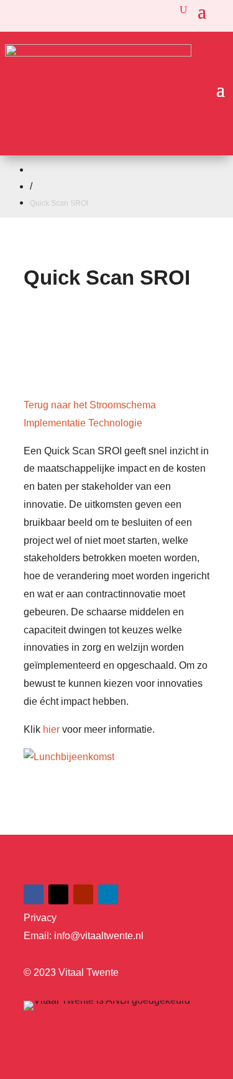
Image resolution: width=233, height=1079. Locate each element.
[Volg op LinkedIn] (108, 894)
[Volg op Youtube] (83, 894)
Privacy (40, 917)
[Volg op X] (58, 894)
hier (51, 729)
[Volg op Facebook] (33, 894)
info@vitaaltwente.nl (99, 935)
